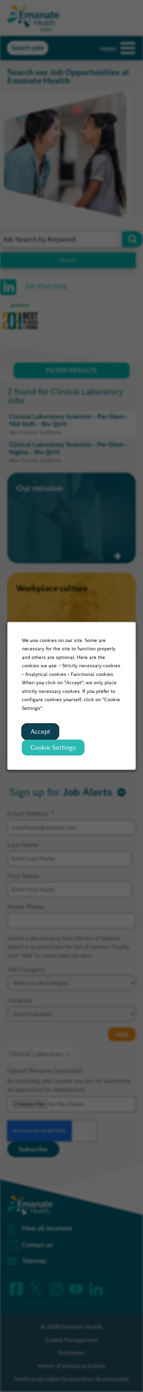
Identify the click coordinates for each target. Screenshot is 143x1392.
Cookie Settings (53, 747)
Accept (40, 731)
